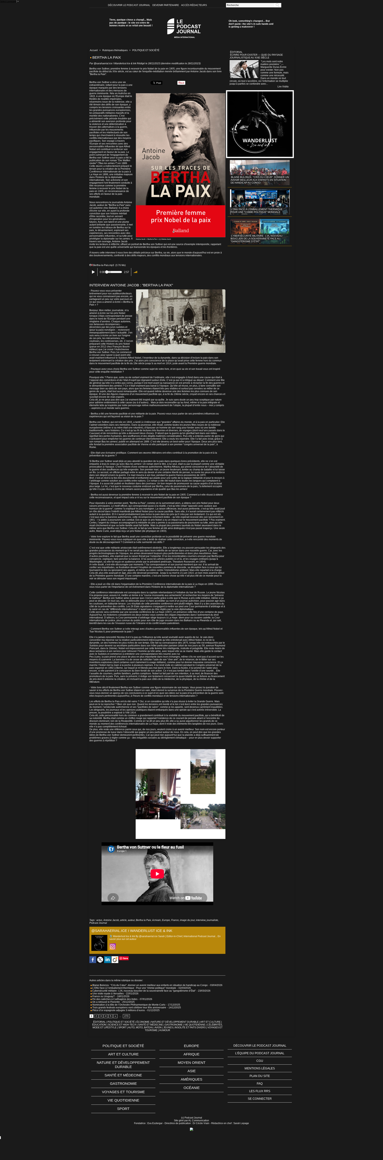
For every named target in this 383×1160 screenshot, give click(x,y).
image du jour (187, 920)
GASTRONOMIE (174, 1024)
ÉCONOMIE (142, 1022)
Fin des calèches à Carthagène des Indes (115, 999)
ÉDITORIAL (99, 1022)
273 (126, 1016)
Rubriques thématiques (115, 50)
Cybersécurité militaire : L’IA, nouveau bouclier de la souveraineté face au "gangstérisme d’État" (144, 990)
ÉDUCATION (99, 1024)
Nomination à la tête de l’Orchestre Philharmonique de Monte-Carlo (129, 1004)
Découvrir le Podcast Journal (129, 5)
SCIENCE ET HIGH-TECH (122, 1024)
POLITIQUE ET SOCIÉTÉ (145, 50)
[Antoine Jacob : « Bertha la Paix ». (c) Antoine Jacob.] (180, 94)
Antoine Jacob (111, 920)
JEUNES (168, 1027)
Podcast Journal (98, 923)
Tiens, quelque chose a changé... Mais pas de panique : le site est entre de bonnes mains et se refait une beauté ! (131, 22)
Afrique (191, 1054)
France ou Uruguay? (103, 996)
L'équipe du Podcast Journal (259, 1053)
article (123, 920)
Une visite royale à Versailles (108, 993)
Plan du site (260, 1076)
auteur (131, 920)
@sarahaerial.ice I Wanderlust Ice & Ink (115, 63)
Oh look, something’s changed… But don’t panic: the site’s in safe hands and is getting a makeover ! (251, 24)
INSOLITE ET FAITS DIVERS (190, 1027)
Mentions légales (260, 1068)
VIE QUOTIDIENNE (194, 1024)
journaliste (212, 920)
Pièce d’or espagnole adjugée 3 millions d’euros (118, 1010)
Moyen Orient (191, 1063)
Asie (192, 1071)
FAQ (260, 1083)
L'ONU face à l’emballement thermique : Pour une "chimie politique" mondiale (134, 988)
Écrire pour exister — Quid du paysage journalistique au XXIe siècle (256, 56)
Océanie (192, 1088)
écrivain (156, 920)
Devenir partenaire (166, 5)
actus (99, 920)
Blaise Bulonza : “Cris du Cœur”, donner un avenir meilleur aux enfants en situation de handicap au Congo (150, 985)
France (175, 920)
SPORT (122, 1027)
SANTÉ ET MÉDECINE (150, 1024)
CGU (259, 1060)
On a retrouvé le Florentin (106, 1002)
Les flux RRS (259, 1091)
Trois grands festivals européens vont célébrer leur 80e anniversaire (129, 1007)
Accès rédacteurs (194, 5)
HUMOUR (164, 1030)
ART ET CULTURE (210, 1022)
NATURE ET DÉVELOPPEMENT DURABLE (175, 1022)
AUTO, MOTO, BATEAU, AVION (145, 1027)
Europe (166, 920)
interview (200, 920)
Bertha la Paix (143, 920)
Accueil (94, 50)
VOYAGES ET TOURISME (123, 1092)
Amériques (191, 1079)
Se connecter (260, 1098)
